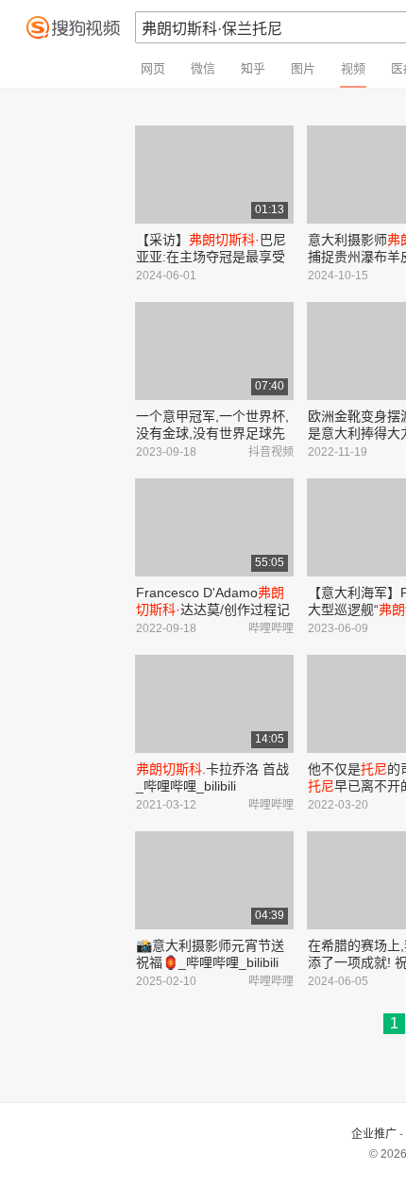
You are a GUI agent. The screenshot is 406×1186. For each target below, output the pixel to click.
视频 (353, 68)
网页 (153, 68)
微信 (203, 68)
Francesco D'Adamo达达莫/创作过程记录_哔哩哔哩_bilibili (213, 609)
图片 (303, 68)
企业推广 (374, 1134)
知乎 (253, 68)
